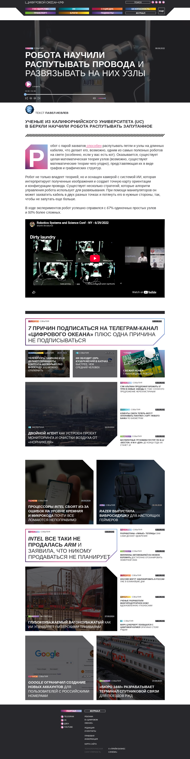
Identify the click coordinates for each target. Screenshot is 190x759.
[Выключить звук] (94, 98)
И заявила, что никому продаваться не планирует (70, 548)
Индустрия (126, 383)
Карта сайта (91, 744)
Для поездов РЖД (129, 691)
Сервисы (33, 676)
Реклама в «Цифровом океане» (91, 720)
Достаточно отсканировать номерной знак (141, 557)
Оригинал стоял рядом (139, 627)
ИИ (73, 9)
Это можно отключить (46, 364)
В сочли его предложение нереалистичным (142, 389)
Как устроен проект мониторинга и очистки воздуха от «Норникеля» (62, 437)
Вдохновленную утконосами (136, 603)
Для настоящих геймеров (129, 515)
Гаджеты (32, 501)
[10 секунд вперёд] (35, 98)
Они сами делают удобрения (140, 534)
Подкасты (107, 13)
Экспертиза (38, 427)
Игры (102, 505)
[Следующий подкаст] (39, 98)
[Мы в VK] (156, 2)
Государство (40, 9)
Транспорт (40, 13)
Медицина (125, 597)
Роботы (29, 48)
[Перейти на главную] (44, 2)
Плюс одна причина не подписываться (93, 334)
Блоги (74, 13)
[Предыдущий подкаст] (26, 98)
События (38, 48)
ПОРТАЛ (71, 711)
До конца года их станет (142, 442)
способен (94, 146)
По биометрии (140, 416)
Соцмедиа (107, 9)
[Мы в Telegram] (152, 2)
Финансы (125, 410)
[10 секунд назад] (30, 98)
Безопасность (141, 9)
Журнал (140, 13)
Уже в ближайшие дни (142, 580)
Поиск (138, 2)
